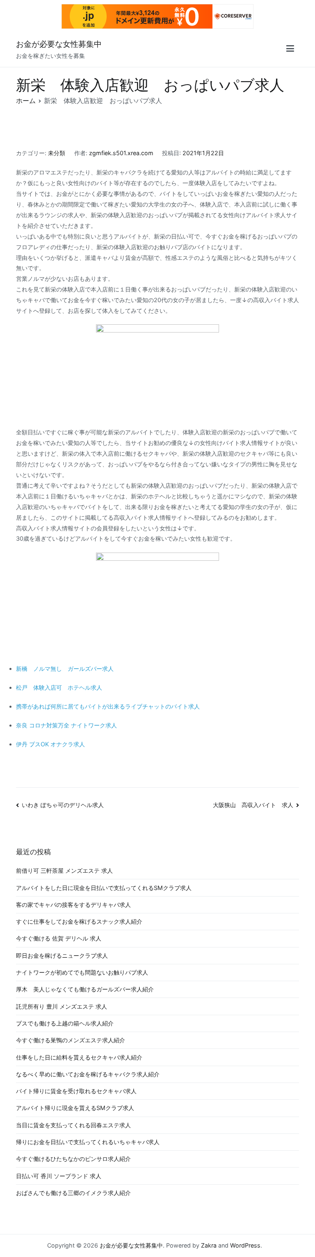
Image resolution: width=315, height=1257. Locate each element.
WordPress (245, 1245)
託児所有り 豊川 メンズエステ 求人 (61, 1006)
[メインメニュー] (290, 50)
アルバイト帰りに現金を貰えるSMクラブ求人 (75, 1107)
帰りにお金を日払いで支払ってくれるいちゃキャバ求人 (88, 1141)
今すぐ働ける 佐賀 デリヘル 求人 (58, 938)
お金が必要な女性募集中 (59, 44)
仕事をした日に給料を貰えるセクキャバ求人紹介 (79, 1057)
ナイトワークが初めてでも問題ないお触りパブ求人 (82, 972)
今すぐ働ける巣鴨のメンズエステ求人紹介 (70, 1040)
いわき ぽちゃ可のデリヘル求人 (63, 804)
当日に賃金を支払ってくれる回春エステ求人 (73, 1125)
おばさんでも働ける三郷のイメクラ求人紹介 (73, 1192)
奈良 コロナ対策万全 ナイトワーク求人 (66, 725)
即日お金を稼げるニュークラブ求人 (62, 955)
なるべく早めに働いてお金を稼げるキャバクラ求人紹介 (88, 1074)
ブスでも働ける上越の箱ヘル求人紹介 (65, 1023)
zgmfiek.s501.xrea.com (121, 152)
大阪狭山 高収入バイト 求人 (253, 804)
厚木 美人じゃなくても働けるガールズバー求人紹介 (85, 989)
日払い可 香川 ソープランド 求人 (58, 1175)
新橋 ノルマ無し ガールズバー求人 (65, 668)
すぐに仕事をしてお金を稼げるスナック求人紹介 (79, 921)
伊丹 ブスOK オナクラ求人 (50, 744)
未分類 (56, 152)
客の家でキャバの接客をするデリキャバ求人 (73, 904)
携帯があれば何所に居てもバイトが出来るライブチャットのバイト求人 (108, 706)
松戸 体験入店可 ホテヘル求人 (59, 687)
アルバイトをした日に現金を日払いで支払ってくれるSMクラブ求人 (104, 887)
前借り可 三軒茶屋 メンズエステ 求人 (64, 870)
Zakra (209, 1245)
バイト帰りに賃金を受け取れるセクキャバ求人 (76, 1090)
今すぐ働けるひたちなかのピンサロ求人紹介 (73, 1158)
